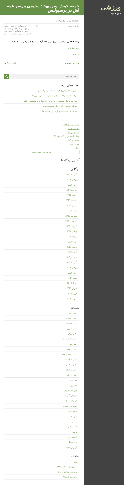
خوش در (8, 31)
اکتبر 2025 (72, 210)
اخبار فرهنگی (71, 370)
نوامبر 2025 (72, 205)
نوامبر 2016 (72, 247)
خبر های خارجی (70, 390)
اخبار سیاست (71, 359)
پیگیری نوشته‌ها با (67, 466)
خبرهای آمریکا (71, 395)
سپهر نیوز (73, 411)
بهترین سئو (74, 144)
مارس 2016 (72, 288)
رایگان (76, 148)
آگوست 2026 (71, 174)
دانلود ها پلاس (73, 48)
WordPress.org (70, 477)
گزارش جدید (71, 447)
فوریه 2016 (72, 293)
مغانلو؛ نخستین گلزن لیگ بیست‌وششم (60, 106)
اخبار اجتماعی (71, 318)
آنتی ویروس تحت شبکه (41, 152)
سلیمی (29, 33)
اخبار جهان (72, 344)
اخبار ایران (72, 333)
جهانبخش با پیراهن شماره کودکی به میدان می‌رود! (54, 95)
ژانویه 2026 (72, 195)
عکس (74, 421)
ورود (75, 461)
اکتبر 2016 (72, 252)
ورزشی (111, 6)
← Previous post (71, 63)
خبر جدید (72, 26)
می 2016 (73, 278)
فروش (74, 432)
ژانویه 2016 (72, 299)
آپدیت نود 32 (73, 128)
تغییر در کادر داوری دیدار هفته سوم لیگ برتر (57, 90)
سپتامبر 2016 (71, 257)
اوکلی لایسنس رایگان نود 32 (66, 136)
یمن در (7, 33)
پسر (12, 26)
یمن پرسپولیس (18, 33)
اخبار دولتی (72, 349)
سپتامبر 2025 (71, 216)
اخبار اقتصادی (71, 323)
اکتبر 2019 (72, 242)
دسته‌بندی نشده (70, 406)
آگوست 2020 (71, 226)
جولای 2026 (72, 179)
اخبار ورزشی (71, 375)
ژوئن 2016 (72, 273)
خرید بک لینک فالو (71, 124)
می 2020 (73, 236)
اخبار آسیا (73, 313)
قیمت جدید (72, 437)
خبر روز (74, 385)
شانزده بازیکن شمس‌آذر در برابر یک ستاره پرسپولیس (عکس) (49, 101)
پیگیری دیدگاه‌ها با (67, 472)
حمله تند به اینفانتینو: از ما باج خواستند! (59, 111)
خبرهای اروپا (71, 401)
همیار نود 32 (73, 140)
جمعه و (8, 28)
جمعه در (16, 28)
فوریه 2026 (72, 190)
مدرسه (76, 54)
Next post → (10, 63)
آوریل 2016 (72, 283)
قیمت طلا (73, 442)
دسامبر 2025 (71, 200)
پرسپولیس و (20, 26)
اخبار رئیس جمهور (69, 354)
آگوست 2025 (71, 221)
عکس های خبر (70, 426)
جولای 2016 (72, 267)
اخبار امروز (72, 328)
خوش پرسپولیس (21, 31)
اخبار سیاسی (71, 364)
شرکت (74, 416)
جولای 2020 (72, 231)
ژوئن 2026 (72, 185)
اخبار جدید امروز (70, 338)
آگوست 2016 (71, 262)
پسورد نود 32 (73, 132)
